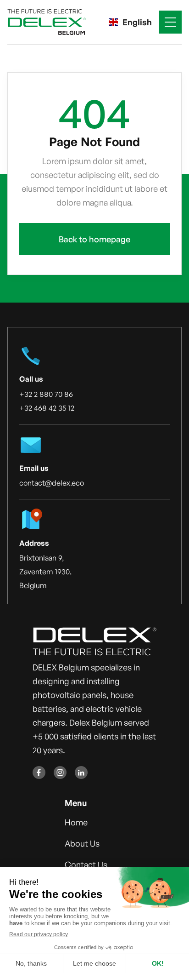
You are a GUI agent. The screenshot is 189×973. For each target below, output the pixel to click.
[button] (130, 22)
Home (76, 822)
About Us (82, 843)
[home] (46, 22)
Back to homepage (94, 239)
